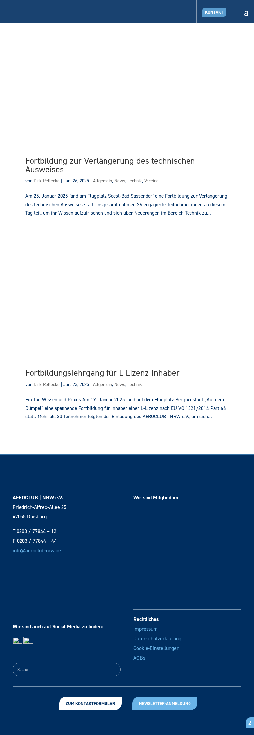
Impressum (145, 628)
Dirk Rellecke (47, 181)
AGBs (139, 657)
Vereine (151, 181)
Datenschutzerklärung (157, 638)
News (119, 181)
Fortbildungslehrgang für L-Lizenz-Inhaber (102, 372)
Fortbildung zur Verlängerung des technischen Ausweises (110, 165)
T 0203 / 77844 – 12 (34, 531)
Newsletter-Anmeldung (165, 703)
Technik (135, 181)
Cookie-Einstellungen (156, 648)
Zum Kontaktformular (90, 703)
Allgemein (102, 181)
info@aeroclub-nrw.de (37, 550)
